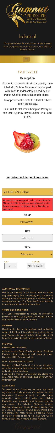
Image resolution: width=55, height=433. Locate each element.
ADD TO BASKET (36, 265)
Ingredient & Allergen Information (28, 177)
